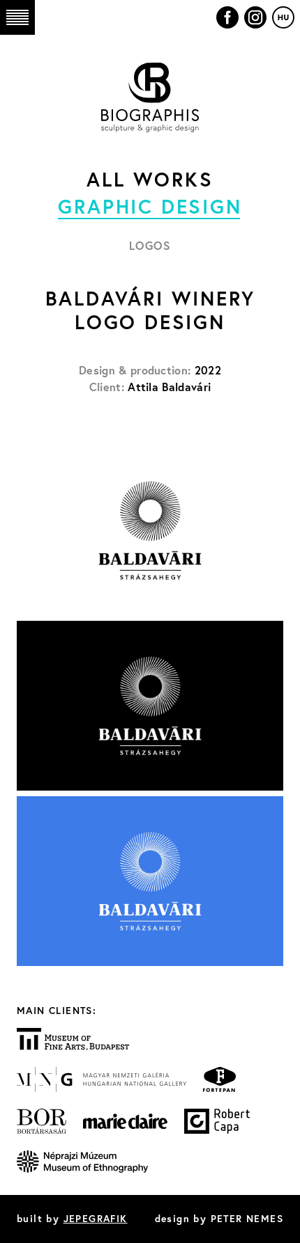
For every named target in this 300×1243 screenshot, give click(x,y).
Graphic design (149, 206)
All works (150, 179)
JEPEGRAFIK (95, 1218)
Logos (150, 245)
